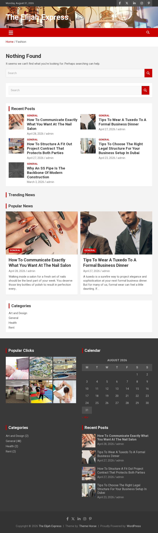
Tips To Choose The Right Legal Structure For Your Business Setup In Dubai (121, 148)
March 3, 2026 (35, 182)
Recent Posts (23, 108)
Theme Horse (88, 526)
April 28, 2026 (35, 133)
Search (148, 73)
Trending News (21, 195)
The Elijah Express (37, 17)
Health (13, 322)
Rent (11, 327)
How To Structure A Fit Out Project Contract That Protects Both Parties (49, 148)
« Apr (85, 417)
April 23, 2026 (107, 157)
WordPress (134, 526)
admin (50, 133)
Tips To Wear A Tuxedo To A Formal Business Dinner (122, 122)
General (32, 115)
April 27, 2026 (107, 129)
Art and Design (18, 313)
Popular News (20, 206)
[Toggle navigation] (11, 32)
